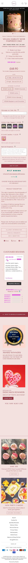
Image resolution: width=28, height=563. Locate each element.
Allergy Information (14, 229)
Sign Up (13, 544)
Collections (9, 36)
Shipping (11, 71)
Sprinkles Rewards (14, 522)
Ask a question (14, 236)
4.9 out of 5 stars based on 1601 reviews (14, 174)
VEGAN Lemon (14, 93)
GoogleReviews (14, 539)
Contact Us (14, 520)
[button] (12, 62)
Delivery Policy (14, 525)
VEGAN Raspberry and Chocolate (14, 101)
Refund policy (14, 532)
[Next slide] (25, 270)
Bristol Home (14, 534)
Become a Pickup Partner (14, 537)
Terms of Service (14, 527)
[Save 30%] (14, 451)
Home (4, 36)
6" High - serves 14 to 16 (14, 77)
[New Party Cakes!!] (14, 490)
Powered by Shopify (14, 561)
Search (14, 517)
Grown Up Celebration (19, 36)
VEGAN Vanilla (7, 89)
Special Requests (14, 233)
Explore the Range (14, 512)
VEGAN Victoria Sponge (14, 97)
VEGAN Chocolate (19, 89)
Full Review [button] (9, 278)
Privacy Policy (14, 530)
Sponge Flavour (14, 86)
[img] (9, 257)
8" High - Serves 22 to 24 (14, 81)
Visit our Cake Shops (14, 547)
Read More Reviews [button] (13, 283)
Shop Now (14, 474)
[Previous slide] (2, 270)
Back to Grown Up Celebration (15, 314)
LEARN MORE (8, 398)
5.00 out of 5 (18, 289)
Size (14, 74)
